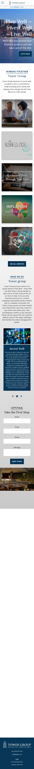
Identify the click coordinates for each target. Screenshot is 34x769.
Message (17, 447)
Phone (17, 437)
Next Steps (17, 461)
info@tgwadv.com (17, 754)
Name (17, 417)
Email (17, 427)
